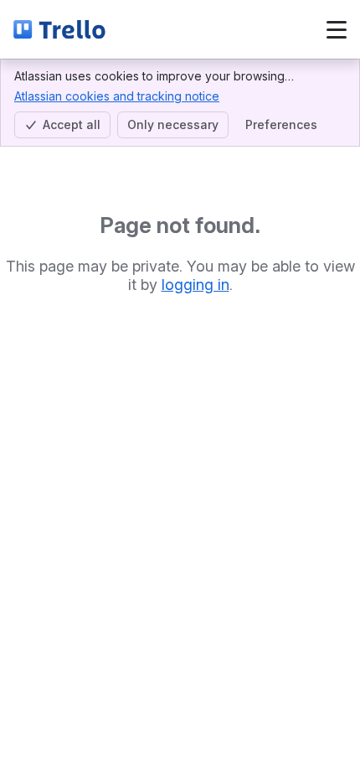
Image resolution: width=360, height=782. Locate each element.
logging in (195, 284)
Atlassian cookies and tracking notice (116, 96)
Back (165, 29)
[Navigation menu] (336, 29)
